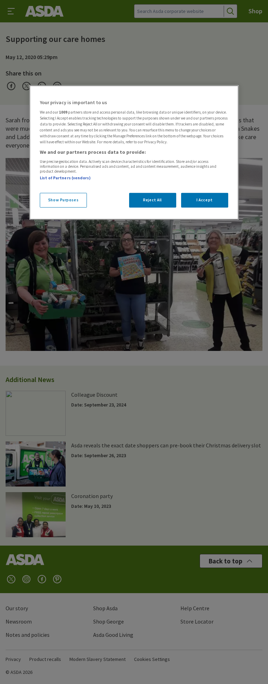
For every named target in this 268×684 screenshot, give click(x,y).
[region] (134, 152)
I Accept (204, 199)
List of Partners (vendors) (65, 177)
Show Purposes (63, 199)
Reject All (152, 199)
